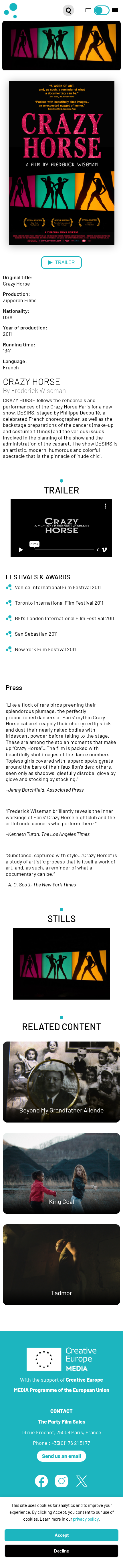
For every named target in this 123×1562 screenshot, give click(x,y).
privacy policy (86, 1518)
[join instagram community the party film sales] (61, 1481)
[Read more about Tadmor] (61, 1264)
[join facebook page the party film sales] (41, 1481)
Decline (61, 1550)
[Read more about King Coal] (61, 1173)
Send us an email (61, 1456)
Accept (62, 1535)
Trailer (65, 262)
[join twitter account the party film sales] (81, 1481)
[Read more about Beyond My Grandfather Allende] (61, 1082)
